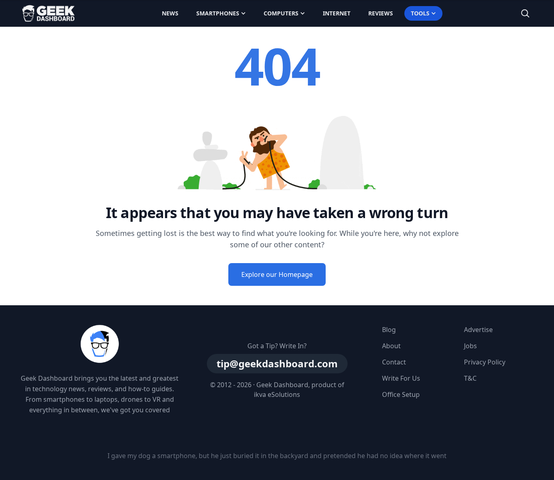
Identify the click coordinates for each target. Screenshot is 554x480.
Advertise (478, 329)
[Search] (525, 13)
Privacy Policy (484, 362)
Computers (281, 13)
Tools (420, 13)
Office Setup (401, 394)
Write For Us (401, 378)
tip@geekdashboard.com (277, 363)
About (391, 345)
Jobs (470, 345)
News (170, 13)
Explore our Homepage (277, 274)
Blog (389, 329)
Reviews (380, 13)
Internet (336, 13)
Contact (394, 362)
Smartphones (217, 13)
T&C (470, 378)
